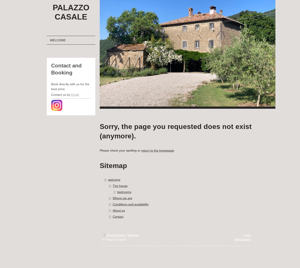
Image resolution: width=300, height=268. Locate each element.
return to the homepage (157, 150)
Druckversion (116, 235)
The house (120, 186)
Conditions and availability (131, 204)
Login (247, 235)
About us (119, 210)
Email (75, 94)
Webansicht (243, 239)
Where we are (122, 198)
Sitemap (133, 235)
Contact (118, 216)
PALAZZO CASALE (71, 12)
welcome (114, 179)
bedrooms (124, 192)
